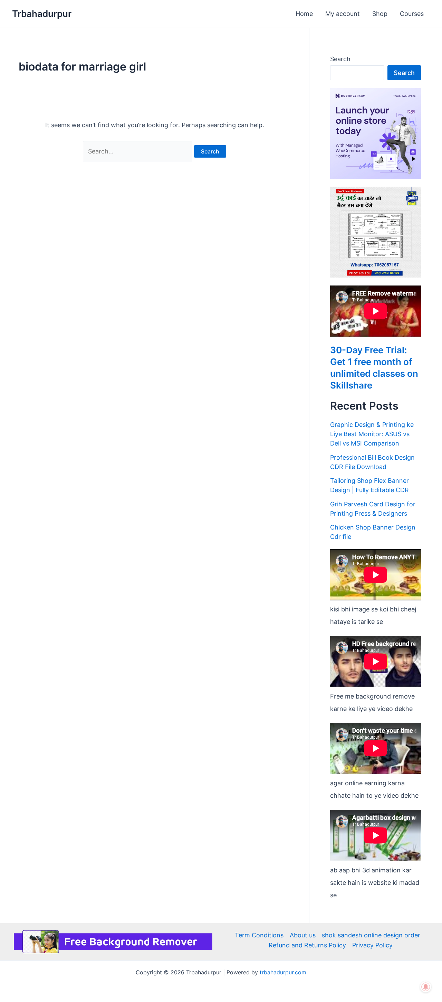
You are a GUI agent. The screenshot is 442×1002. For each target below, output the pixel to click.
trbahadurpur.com (283, 972)
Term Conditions (259, 935)
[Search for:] (138, 151)
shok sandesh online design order (371, 935)
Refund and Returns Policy (307, 945)
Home (304, 13)
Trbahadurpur (41, 13)
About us (303, 935)
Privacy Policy (372, 945)
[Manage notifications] (425, 986)
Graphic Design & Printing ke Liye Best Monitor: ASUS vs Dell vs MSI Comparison (372, 434)
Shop (379, 13)
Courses (412, 13)
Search (340, 59)
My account (342, 13)
